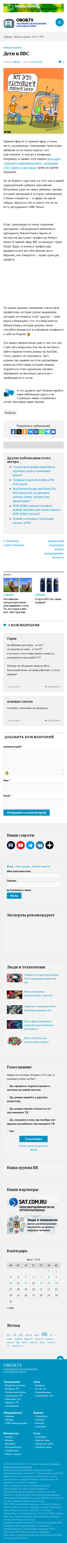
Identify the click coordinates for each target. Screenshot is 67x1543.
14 (41, 1283)
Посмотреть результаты (33, 1146)
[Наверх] (60, 1359)
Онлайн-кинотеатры (15, 1392)
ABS (21, 1335)
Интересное (11, 1433)
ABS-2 (24, 1342)
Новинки (9, 1416)
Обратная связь (43, 1447)
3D (8, 1346)
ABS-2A (28, 1335)
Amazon (33, 1342)
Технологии (41, 1416)
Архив (33, 1149)
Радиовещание (43, 1392)
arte (8, 1335)
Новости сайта (42, 1440)
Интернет (40, 1385)
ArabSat (18, 1339)
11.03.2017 (14, 686)
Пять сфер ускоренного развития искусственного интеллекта (39, 1025)
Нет (12, 1131)
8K (17, 1342)
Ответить (54, 686)
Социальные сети (44, 1395)
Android (49, 1339)
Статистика (40, 1426)
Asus (36, 1335)
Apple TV (28, 1339)
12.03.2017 (14, 720)
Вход (10, 866)
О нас (37, 1433)
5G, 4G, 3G (40, 1388)
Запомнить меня (20, 890)
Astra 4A (51, 1342)
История (39, 1423)
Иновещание (12, 1405)
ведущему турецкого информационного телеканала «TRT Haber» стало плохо (32, 163)
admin (17, 61)
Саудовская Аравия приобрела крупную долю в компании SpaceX (34, 471)
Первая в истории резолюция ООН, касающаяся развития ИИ (41, 978)
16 (56, 1283)
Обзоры (9, 1419)
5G (14, 1334)
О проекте (40, 1436)
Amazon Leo (17, 1346)
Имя (7, 780)
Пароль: (12, 880)
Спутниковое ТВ (13, 1395)
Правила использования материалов (31, 1465)
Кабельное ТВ (12, 1399)
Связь (37, 1381)
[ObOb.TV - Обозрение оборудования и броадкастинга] (24, 22)
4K (44, 1334)
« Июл (10, 1308)
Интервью (10, 1443)
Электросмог (12, 1450)
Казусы (10, 412)
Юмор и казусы (12, 47)
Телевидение (11, 1381)
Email (8, 795)
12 (26, 1283)
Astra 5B (39, 1339)
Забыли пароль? (41, 866)
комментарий (13, 746)
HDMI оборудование (16, 1423)
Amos (42, 1342)
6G (51, 1335)
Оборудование (12, 1412)
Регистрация (22, 866)
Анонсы (9, 1436)
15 (48, 1283)
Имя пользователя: (19, 871)
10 (10, 1283)
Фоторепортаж (13, 1447)
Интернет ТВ (12, 1388)
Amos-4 (10, 1342)
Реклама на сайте (44, 1443)
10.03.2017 (36, 61)
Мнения (9, 1440)
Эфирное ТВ (12, 1402)
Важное (38, 1412)
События (39, 1419)
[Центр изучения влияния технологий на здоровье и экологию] (33, 11)
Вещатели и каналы (15, 1385)
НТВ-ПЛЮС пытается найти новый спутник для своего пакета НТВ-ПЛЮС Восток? (36, 510)
